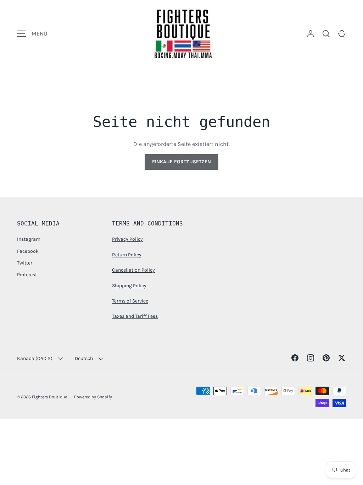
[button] (342, 34)
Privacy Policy (127, 239)
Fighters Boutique (50, 396)
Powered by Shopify (93, 396)
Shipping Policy (129, 286)
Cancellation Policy (133, 270)
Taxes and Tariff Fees (135, 316)
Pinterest (27, 275)
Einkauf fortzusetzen (181, 162)
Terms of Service (130, 301)
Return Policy (126, 255)
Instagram (28, 239)
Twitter (24, 263)
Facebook (28, 251)
